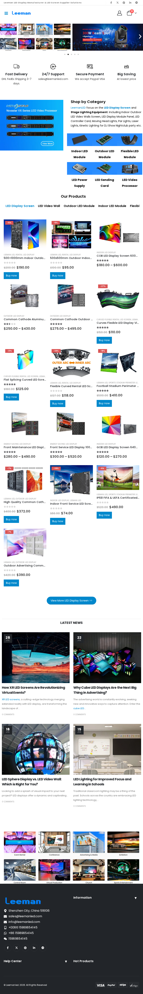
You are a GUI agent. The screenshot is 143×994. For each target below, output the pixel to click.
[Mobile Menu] (6, 13)
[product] (118, 233)
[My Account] (120, 13)
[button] (3, 36)
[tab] (20, 206)
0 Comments (8, 714)
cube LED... (79, 708)
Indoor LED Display (106, 252)
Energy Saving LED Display (17, 444)
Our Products (73, 196)
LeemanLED (78, 108)
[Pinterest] (123, 2)
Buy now (11, 275)
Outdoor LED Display (14, 316)
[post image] (36, 657)
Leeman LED (9, 254)
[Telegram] (136, 2)
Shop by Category (88, 101)
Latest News (71, 622)
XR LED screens (11, 699)
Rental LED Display (25, 254)
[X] (117, 2)
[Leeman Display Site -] (21, 13)
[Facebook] (111, 2)
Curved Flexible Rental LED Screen (114, 319)
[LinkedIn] (130, 2)
